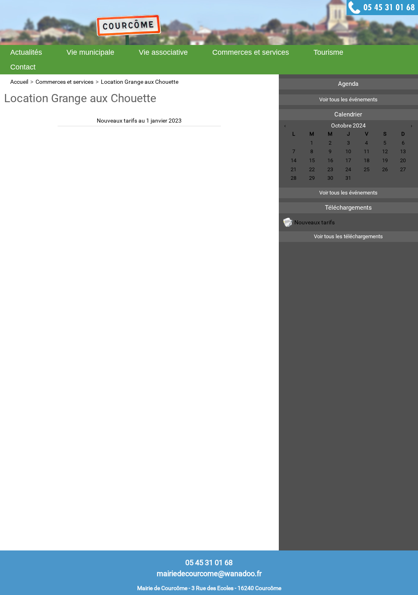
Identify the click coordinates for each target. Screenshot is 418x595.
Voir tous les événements (348, 99)
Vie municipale (90, 52)
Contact (23, 67)
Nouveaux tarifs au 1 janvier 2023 (139, 120)
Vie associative (163, 52)
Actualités (26, 52)
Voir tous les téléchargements (348, 236)
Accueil (19, 81)
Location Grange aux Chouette (139, 81)
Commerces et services (250, 52)
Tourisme (328, 52)
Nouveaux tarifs (314, 222)
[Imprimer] (271, 92)
